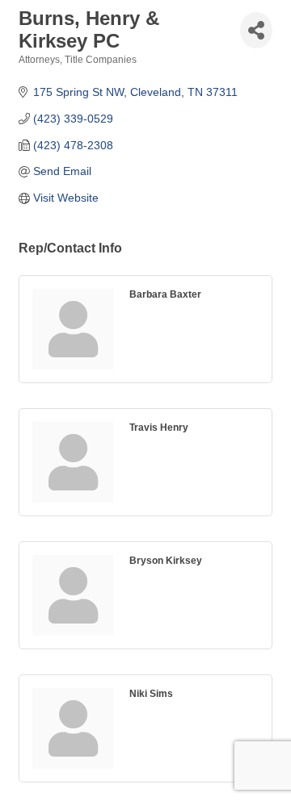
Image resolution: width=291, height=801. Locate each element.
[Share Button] (256, 30)
